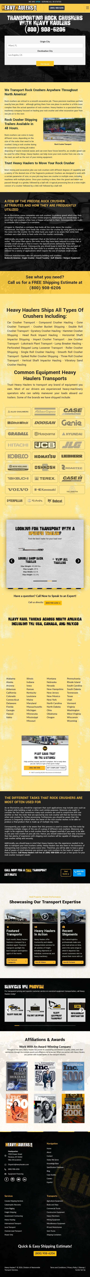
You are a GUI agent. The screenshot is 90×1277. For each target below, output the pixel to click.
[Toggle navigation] (88, 7)
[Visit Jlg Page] (72, 445)
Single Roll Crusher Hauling (38, 352)
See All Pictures (69, 962)
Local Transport (10, 1227)
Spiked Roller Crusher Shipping (39, 356)
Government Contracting (14, 1216)
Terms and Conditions (58, 1267)
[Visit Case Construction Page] (72, 411)
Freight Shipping (10, 1212)
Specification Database (55, 1167)
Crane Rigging (9, 1208)
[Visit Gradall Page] (18, 433)
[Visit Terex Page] (45, 478)
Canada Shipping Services (14, 1201)
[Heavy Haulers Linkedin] (24, 1179)
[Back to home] (19, 8)
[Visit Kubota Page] (35, 500)
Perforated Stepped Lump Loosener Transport (35, 348)
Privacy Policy (72, 1267)
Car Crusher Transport (21, 322)
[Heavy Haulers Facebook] (7, 1179)
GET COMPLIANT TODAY (56, 768)
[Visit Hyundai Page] (72, 433)
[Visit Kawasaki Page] (45, 489)
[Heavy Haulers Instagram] (13, 1179)
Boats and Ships (52, 1205)
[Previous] (11, 561)
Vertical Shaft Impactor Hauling (41, 360)
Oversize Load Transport (13, 1231)
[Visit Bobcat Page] (55, 500)
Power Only (9, 1235)
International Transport (13, 1223)
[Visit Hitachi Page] (18, 445)
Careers (49, 1179)
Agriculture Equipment (55, 1201)
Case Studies (51, 1175)
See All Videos (40, 962)
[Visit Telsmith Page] (72, 489)
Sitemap (81, 1267)
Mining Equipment (53, 1220)
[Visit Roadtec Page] (72, 467)
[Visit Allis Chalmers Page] (18, 411)
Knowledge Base (53, 1164)
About (49, 1152)
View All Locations (14, 1160)
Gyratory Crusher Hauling (45, 331)
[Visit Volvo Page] (18, 489)
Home (49, 1149)
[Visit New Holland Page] (18, 467)
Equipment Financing (15, 1174)
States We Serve (53, 1160)
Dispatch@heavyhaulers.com (18, 1164)
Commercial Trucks (53, 1208)
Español (49, 1182)
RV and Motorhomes (54, 1227)
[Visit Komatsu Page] (45, 456)
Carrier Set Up (80, 1270)
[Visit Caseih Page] (72, 478)
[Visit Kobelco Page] (18, 456)
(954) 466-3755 (34, 768)
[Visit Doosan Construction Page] (45, 422)
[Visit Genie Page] (72, 422)
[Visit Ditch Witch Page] (18, 422)
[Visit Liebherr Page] (72, 456)
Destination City (45, 51)
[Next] (78, 561)
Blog (48, 1171)
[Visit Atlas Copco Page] (45, 411)
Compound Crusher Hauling (56, 322)
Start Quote (65, 873)
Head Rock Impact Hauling (40, 335)
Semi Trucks (51, 1231)
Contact (49, 1156)
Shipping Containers (54, 1235)
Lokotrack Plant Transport (36, 344)
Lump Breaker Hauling (68, 344)
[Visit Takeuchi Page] (18, 478)
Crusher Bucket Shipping (49, 327)
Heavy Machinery (53, 1216)
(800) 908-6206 (57, 8)
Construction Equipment (56, 1212)
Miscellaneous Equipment (56, 1223)
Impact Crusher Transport (48, 339)
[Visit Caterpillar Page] (14, 500)
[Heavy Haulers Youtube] (19, 1179)
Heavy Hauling (10, 1220)
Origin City (45, 42)
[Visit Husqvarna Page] (45, 433)
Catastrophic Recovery (13, 1205)
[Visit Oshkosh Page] (45, 467)
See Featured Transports (12, 961)
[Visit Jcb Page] (45, 445)
